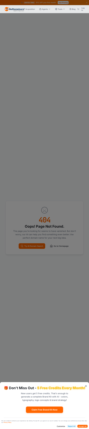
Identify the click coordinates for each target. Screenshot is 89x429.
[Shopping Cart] (78, 9)
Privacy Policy (7, 422)
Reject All (71, 426)
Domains (12, 9)
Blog (73, 9)
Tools (60, 9)
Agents (45, 9)
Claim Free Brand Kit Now (44, 410)
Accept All (82, 426)
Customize (61, 426)
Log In (82, 9)
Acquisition (30, 9)
